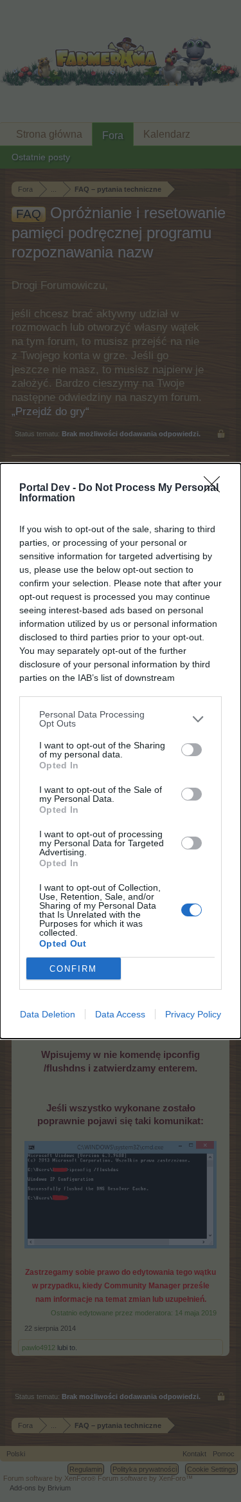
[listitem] (120, 719)
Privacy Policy (193, 1014)
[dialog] (120, 751)
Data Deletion (47, 1014)
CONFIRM (73, 969)
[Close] (216, 488)
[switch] (191, 749)
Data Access (120, 1014)
